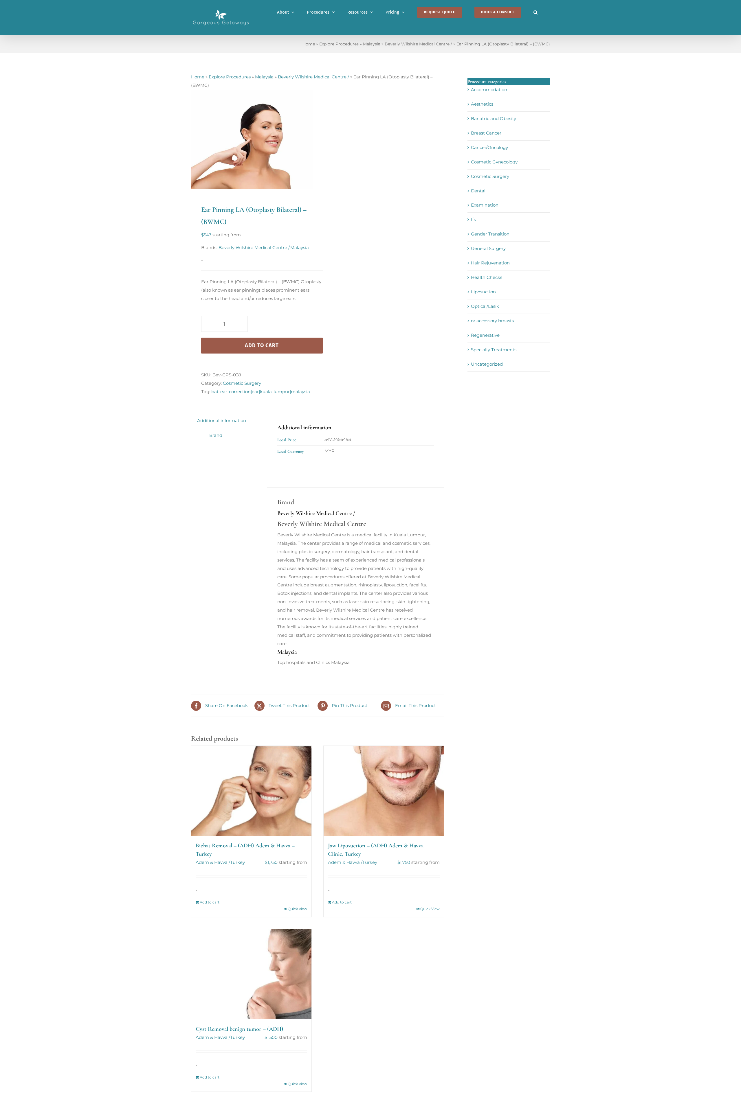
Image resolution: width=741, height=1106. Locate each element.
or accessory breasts (492, 320)
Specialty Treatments (493, 349)
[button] (535, 12)
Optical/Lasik (485, 306)
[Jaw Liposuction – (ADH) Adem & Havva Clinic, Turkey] (384, 791)
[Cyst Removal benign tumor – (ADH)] (251, 974)
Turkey (237, 862)
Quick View (297, 909)
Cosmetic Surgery (242, 383)
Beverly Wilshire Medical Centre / (418, 44)
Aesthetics (482, 104)
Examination (484, 205)
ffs (473, 219)
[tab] (197, 431)
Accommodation (489, 89)
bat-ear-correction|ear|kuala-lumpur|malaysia (260, 391)
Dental (478, 191)
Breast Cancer (486, 133)
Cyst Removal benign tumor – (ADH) (239, 1029)
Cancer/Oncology (489, 147)
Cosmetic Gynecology (494, 162)
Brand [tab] (215, 435)
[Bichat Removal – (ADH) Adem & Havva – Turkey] (251, 791)
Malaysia (371, 44)
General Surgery (488, 248)
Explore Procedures (339, 44)
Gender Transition (490, 234)
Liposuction (483, 292)
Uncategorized (487, 364)
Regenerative (485, 335)
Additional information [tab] (221, 420)
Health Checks (486, 277)
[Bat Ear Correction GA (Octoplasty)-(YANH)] (252, 139)
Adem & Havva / (213, 862)
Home (308, 44)
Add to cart (262, 345)
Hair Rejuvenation (490, 263)
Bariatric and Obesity (493, 118)
